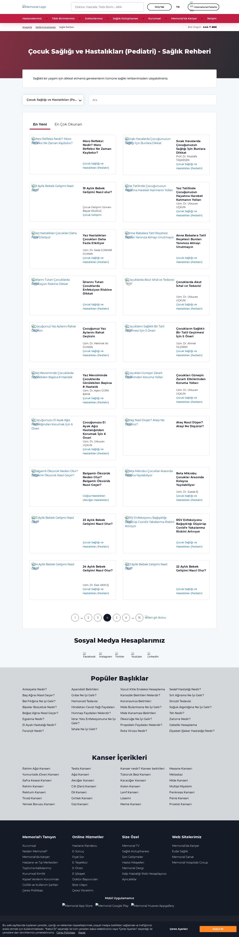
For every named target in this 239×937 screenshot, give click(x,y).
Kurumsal (154, 18)
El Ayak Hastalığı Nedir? (39, 725)
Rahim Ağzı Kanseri (36, 768)
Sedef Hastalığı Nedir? (185, 689)
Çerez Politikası (66, 932)
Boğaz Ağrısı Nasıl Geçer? (40, 713)
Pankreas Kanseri (182, 792)
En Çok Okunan (68, 124)
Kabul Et (218, 929)
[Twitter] (119, 656)
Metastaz (175, 774)
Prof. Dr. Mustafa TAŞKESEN (186, 158)
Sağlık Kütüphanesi (125, 18)
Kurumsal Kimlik (33, 873)
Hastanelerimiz (32, 18)
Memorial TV (130, 845)
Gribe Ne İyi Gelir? (83, 695)
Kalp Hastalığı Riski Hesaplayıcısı (144, 873)
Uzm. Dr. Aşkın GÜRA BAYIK (96, 392)
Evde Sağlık (180, 851)
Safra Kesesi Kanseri (36, 780)
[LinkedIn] (151, 656)
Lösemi (125, 798)
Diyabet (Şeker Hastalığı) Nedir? (192, 731)
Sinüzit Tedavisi (180, 701)
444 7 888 (210, 27)
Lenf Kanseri (129, 792)
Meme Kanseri (130, 804)
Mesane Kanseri (180, 768)
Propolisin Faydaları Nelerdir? (141, 725)
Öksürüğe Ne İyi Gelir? (136, 719)
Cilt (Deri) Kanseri (83, 786)
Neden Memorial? (34, 851)
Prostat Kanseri (180, 804)
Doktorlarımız (94, 18)
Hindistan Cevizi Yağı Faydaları (93, 707)
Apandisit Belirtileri (85, 689)
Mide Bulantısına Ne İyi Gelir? (140, 707)
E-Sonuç (78, 851)
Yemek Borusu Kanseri (38, 804)
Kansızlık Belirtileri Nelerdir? (140, 695)
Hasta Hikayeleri (133, 862)
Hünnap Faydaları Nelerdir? (91, 713)
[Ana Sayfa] (34, 7)
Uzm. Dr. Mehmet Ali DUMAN (95, 345)
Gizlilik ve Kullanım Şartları (40, 885)
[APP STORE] (79, 906)
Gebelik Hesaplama (183, 725)
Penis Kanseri (179, 798)
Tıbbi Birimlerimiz (63, 18)
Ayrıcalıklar (129, 879)
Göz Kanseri (79, 804)
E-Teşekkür (80, 862)
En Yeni (40, 124)
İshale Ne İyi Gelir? (84, 729)
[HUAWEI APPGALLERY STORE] (154, 906)
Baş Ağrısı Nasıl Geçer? (38, 695)
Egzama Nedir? (33, 719)
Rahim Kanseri (32, 786)
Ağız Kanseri (80, 774)
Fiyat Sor (78, 857)
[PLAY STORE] (112, 906)
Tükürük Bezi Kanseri (135, 774)
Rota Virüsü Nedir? (133, 731)
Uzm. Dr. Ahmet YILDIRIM (186, 345)
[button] (139, 7)
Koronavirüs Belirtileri (135, 701)
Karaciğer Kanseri (133, 780)
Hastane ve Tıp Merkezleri (40, 862)
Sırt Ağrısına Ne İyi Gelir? (186, 695)
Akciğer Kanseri (82, 780)
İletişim (212, 18)
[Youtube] (135, 656)
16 (139, 617)
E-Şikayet (78, 873)
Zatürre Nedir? (180, 719)
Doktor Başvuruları (85, 879)
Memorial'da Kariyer (184, 18)
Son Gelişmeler (132, 857)
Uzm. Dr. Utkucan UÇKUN (187, 205)
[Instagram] (103, 656)
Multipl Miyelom (180, 786)
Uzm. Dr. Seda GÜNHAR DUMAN (97, 252)
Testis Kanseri (81, 768)
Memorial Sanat (183, 857)
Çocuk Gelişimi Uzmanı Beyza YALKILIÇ (97, 209)
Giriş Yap (159, 7)
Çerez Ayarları (179, 929)
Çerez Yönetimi (82, 890)
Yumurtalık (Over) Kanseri (40, 774)
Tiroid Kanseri (32, 798)
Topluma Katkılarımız (36, 868)
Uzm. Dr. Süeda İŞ (187, 491)
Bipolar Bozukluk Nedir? (39, 707)
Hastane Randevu (84, 845)
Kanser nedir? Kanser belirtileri (142, 768)
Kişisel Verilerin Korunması (40, 879)
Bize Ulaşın (79, 885)
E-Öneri (77, 868)
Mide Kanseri (178, 780)
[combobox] (53, 100)
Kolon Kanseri (130, 786)
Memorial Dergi (133, 868)
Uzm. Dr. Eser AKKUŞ (96, 585)
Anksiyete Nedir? (34, 689)
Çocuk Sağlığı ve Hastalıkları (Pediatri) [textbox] (54, 99)
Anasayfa (27, 27)
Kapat (82, 932)
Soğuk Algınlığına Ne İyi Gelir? (190, 707)
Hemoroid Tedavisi (84, 701)
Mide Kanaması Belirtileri (138, 713)
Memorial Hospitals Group (190, 862)
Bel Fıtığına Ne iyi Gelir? (38, 701)
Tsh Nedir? (176, 713)
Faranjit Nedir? (33, 731)
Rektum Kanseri (34, 792)
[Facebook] (87, 656)
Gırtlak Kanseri (81, 798)
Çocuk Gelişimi (92, 214)
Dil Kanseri (79, 792)
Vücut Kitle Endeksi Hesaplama (142, 689)
